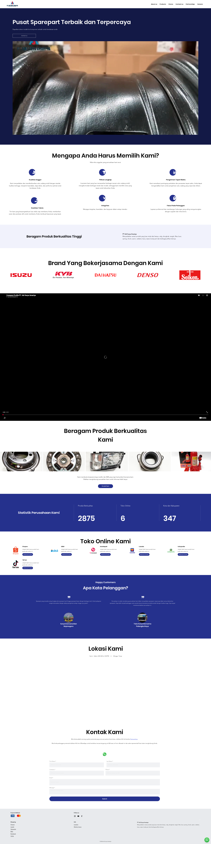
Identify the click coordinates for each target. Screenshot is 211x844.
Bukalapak (13, 834)
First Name (52, 761)
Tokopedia (13, 829)
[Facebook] (82, 816)
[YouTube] (78, 816)
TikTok (12, 836)
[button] (195, 133)
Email (50, 777)
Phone (107, 769)
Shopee (13, 824)
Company (51, 769)
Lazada (12, 827)
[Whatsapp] (104, 754)
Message (51, 787)
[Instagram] (75, 816)
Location (76, 824)
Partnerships (134, 739)
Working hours (77, 827)
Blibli (12, 831)
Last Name (109, 761)
